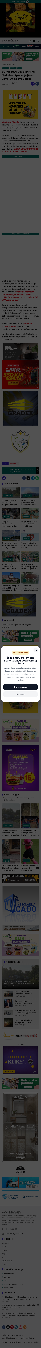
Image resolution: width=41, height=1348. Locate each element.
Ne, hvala (20, 694)
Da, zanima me (20, 687)
